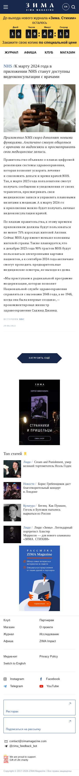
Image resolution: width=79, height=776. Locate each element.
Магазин (9, 627)
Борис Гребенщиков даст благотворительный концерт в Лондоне (47, 487)
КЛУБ (49, 52)
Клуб (7, 620)
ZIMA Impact (48, 641)
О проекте (46, 627)
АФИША (30, 52)
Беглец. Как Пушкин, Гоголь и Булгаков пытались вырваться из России (44, 509)
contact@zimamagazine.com (28, 741)
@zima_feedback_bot (23, 746)
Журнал (9, 634)
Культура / (30, 505)
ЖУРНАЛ (11, 52)
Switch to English (15, 663)
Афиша (8, 641)
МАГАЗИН (67, 52)
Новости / (30, 484)
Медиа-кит (10, 656)
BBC (22, 319)
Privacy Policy (49, 656)
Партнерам (47, 620)
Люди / (28, 462)
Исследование (49, 634)
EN (66, 7)
